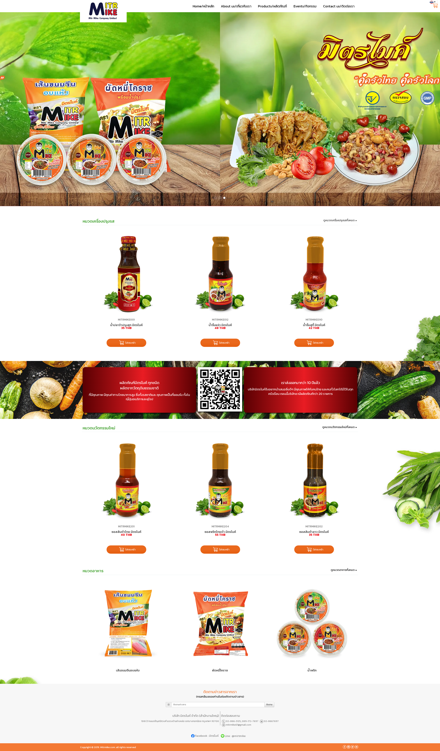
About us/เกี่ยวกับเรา (236, 6)
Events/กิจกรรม (305, 6)
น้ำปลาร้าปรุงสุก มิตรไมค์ (126, 325)
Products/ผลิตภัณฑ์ (272, 6)
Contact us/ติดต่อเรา (338, 6)
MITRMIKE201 (126, 526)
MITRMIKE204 (220, 526)
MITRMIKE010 (314, 319)
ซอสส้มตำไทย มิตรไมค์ (126, 531)
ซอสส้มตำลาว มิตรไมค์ (314, 531)
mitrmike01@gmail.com (238, 725)
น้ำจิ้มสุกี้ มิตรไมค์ (314, 325)
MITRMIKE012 (220, 319)
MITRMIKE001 (126, 319)
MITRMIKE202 (314, 526)
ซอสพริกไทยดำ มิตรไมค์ (220, 531)
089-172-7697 (250, 721)
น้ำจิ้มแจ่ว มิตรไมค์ (220, 325)
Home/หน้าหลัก (203, 6)
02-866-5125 (233, 721)
